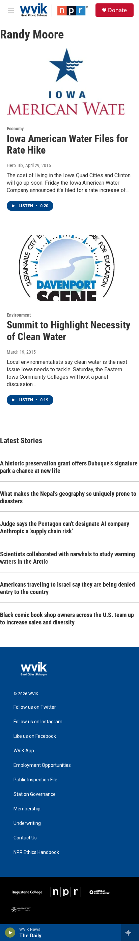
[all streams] (130, 932)
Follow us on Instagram (37, 721)
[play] (10, 932)
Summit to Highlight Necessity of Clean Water (68, 331)
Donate (117, 10)
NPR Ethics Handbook (36, 852)
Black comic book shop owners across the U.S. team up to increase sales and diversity (67, 618)
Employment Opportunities (42, 765)
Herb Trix (15, 165)
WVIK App (23, 750)
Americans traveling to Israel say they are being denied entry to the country (67, 588)
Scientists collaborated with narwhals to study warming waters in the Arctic (67, 557)
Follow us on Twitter (34, 707)
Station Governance (34, 794)
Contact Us (25, 837)
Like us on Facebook (34, 736)
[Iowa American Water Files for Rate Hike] (66, 81)
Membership (26, 808)
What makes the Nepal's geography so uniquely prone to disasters (68, 497)
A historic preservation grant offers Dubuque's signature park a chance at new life (69, 467)
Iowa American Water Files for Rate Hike (67, 144)
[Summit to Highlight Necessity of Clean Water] (66, 268)
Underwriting (27, 823)
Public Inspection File (35, 779)
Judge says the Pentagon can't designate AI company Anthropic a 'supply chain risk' (64, 527)
